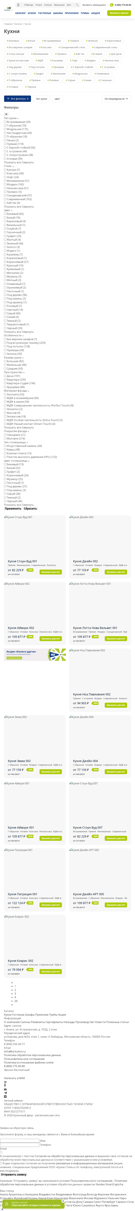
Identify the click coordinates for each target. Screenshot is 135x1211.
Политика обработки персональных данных (32, 1055)
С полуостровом (18, 73)
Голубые (74, 40)
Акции (95, 13)
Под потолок (38, 67)
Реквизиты (38, 1022)
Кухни (32, 13)
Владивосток (47, 1194)
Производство (84, 1022)
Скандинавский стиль (72, 47)
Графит (40, 73)
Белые (31, 40)
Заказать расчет (50, 572)
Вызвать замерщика (94, 5)
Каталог (20, 13)
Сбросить (30, 508)
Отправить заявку (13, 1174)
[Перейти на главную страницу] (8, 9)
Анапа (4, 1194)
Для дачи (116, 53)
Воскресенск (118, 1194)
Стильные (106, 80)
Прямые (35, 80)
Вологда (92, 1194)
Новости (100, 1022)
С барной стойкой (83, 67)
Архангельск (17, 1194)
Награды (69, 1022)
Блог (69, 5)
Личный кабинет (13, 1100)
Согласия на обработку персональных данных (64, 1156)
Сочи (130, 1202)
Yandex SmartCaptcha (110, 1184)
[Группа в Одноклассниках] (5, 1085)
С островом (108, 67)
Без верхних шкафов (20, 47)
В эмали (97, 53)
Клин (50, 1198)
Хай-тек (80, 53)
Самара (88, 1202)
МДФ (40, 60)
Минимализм (40, 53)
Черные (31, 86)
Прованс (62, 53)
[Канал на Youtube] (5, 1089)
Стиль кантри (16, 53)
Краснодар (61, 1198)
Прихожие (72, 13)
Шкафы (58, 13)
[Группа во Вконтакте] (5, 1082)
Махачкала (76, 1198)
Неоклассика (112, 60)
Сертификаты (54, 1022)
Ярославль (111, 1205)
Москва (89, 1198)
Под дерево (15, 67)
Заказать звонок (119, 13)
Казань (33, 1198)
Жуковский (21, 1198)
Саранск (121, 1202)
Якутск (100, 1205)
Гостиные (44, 13)
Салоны (48, 5)
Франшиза (59, 5)
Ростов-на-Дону (72, 1202)
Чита (69, 1205)
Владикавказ (64, 1194)
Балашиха (32, 1194)
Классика (46, 47)
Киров (42, 1198)
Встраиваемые (52, 40)
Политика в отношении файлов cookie (29, 1062)
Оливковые (102, 73)
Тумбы (85, 13)
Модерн (91, 60)
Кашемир (57, 60)
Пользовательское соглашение (24, 1059)
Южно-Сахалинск (84, 1205)
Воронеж (104, 1194)
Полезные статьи (117, 1022)
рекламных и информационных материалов (84, 1163)
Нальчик (114, 1198)
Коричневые (114, 40)
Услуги (38, 5)
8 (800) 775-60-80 (123, 4)
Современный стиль (105, 47)
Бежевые (14, 40)
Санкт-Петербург (105, 1202)
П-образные (15, 80)
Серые (71, 80)
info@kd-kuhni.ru (15, 1051)
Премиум (59, 67)
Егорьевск (7, 1198)
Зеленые (93, 40)
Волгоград (80, 1194)
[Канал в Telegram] (5, 1093)
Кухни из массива (19, 60)
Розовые (54, 80)
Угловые (13, 86)
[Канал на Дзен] (5, 1097)
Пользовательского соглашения (91, 1181)
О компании (12, 1022)
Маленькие (59, 73)
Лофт (75, 60)
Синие (87, 80)
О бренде (28, 5)
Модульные (81, 73)
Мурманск (101, 1198)
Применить (13, 508)
